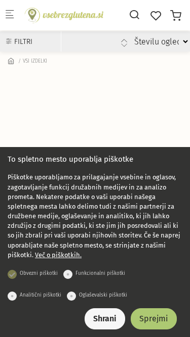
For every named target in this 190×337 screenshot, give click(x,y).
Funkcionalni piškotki (100, 273)
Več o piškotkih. (58, 255)
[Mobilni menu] (9, 15)
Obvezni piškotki (39, 273)
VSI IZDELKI (35, 61)
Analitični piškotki (40, 295)
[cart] (176, 16)
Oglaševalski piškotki (103, 295)
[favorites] (156, 16)
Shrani (105, 318)
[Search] (134, 15)
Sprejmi (153, 318)
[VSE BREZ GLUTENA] (63, 15)
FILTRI (22, 41)
